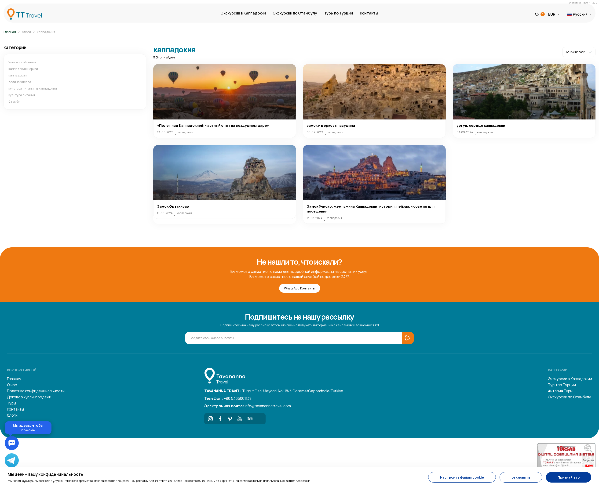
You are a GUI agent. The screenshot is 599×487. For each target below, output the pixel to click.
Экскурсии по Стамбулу (295, 13)
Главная (10, 32)
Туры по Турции (338, 13)
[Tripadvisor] (249, 418)
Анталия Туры (560, 391)
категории (15, 47)
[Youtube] (240, 418)
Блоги (26, 32)
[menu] (76, 314)
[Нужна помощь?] (12, 443)
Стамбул (15, 101)
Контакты (369, 13)
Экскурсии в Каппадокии (243, 13)
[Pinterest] (230, 418)
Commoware (56, 429)
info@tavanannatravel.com (247, 405)
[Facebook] (220, 418)
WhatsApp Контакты (299, 288)
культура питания (22, 95)
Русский (580, 14)
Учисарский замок (22, 62)
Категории (557, 370)
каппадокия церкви (23, 69)
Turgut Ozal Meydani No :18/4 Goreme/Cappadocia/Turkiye (273, 390)
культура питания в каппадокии (32, 88)
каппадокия (46, 32)
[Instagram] (210, 418)
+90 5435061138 (228, 398)
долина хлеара (19, 82)
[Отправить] (85, 420)
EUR (551, 14)
